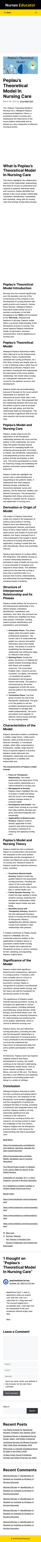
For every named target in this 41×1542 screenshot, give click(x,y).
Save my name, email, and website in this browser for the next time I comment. (21, 1384)
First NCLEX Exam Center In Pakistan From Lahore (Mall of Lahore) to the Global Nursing (19, 1169)
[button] (36, 12)
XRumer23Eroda (10, 1476)
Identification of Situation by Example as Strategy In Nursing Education (18, 1479)
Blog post (10, 1233)
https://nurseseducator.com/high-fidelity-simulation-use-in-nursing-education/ (18, 1159)
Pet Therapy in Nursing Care (18, 1239)
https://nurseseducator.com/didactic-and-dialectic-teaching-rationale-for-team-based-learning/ (19, 1148)
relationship (31, 1099)
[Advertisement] (20, 35)
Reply (8, 1319)
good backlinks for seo (19, 1280)
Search (6, 1407)
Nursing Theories (13, 1236)
